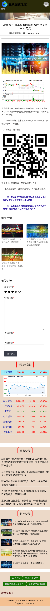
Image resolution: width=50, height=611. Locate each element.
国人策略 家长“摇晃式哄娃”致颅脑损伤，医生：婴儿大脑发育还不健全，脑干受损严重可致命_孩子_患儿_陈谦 (30, 553)
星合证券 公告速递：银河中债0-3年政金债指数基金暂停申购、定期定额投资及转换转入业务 (24, 502)
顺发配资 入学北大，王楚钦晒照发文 (28, 563)
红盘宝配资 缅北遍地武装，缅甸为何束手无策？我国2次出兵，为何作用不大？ (24, 207)
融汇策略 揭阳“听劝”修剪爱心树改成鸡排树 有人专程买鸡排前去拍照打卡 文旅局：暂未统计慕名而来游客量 (25, 462)
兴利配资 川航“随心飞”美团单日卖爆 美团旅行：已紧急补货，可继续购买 (24, 492)
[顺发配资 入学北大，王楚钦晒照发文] (6, 564)
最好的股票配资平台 (14, 583)
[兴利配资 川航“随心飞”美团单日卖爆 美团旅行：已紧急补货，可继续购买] (6, 532)
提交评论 (11, 354)
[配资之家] (14, 4)
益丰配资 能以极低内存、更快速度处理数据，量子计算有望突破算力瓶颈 (25, 473)
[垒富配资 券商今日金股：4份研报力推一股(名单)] (12, 254)
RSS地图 (30, 600)
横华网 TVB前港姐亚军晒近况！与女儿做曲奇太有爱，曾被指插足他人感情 (24, 198)
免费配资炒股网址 (36, 583)
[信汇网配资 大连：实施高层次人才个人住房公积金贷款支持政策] (37, 230)
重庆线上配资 (31, 577)
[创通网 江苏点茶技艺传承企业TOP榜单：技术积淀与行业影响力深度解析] (6, 542)
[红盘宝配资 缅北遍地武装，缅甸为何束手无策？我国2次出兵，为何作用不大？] (6, 522)
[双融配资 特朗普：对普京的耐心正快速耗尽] (12, 230)
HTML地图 (38, 600)
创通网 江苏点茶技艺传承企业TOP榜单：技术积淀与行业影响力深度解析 (30, 542)
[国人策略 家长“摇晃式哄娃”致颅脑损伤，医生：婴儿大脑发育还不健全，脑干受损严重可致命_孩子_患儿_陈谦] (6, 553)
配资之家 (16, 577)
